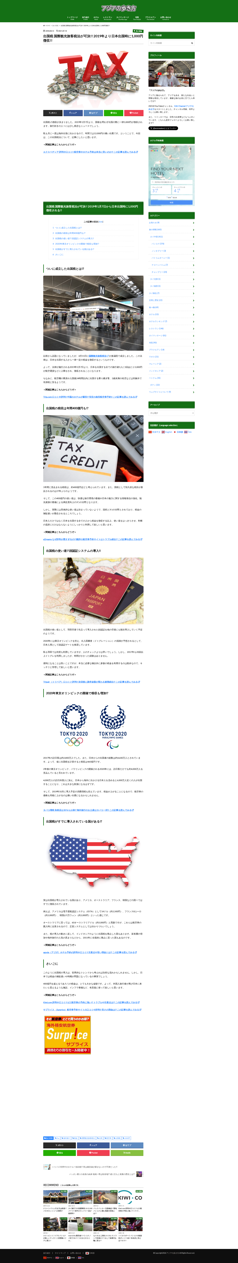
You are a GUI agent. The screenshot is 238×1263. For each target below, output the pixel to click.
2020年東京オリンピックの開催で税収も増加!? (76, 243)
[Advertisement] (93, 176)
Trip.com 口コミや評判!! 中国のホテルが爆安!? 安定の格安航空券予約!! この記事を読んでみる (89, 396)
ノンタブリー (159, 251)
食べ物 (154, 307)
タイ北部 (155, 279)
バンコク (158, 243)
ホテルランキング (158, 321)
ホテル (96, 18)
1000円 (127, 1138)
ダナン (155, 385)
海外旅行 (66, 1138)
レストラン (107, 18)
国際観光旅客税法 (88, 1138)
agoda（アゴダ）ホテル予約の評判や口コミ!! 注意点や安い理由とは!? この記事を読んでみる (89, 952)
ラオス (154, 356)
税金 (75, 1138)
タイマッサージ (122, 18)
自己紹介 (85, 18)
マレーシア (155, 364)
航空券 (108, 1138)
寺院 (137, 18)
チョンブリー (159, 272)
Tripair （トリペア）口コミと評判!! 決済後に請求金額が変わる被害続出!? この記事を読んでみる (90, 681)
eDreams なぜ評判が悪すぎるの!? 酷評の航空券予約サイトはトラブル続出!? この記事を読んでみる (91, 539)
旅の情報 (49, 1138)
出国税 (117, 1138)
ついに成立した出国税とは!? (67, 227)
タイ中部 (156, 236)
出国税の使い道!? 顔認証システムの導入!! (73, 238)
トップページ (72, 18)
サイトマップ (60, 1253)
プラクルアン (150, 18)
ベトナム (154, 378)
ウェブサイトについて (160, 392)
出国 (100, 1138)
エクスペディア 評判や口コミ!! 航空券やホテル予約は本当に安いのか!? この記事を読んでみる (89, 152)
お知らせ (154, 222)
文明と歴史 (155, 300)
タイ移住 (154, 293)
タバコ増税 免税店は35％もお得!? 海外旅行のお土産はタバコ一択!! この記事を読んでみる (87, 810)
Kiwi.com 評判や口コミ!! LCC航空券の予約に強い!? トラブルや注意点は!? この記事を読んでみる (90, 1002)
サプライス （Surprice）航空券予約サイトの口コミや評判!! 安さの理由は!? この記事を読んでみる (91, 1009)
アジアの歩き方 (172, 1253)
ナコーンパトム (160, 265)
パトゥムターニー (161, 258)
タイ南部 (155, 286)
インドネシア (156, 371)
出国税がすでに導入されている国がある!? (73, 249)
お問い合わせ (165, 18)
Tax (58, 1138)
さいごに (58, 254)
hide (101, 221)
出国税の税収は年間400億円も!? (69, 233)
